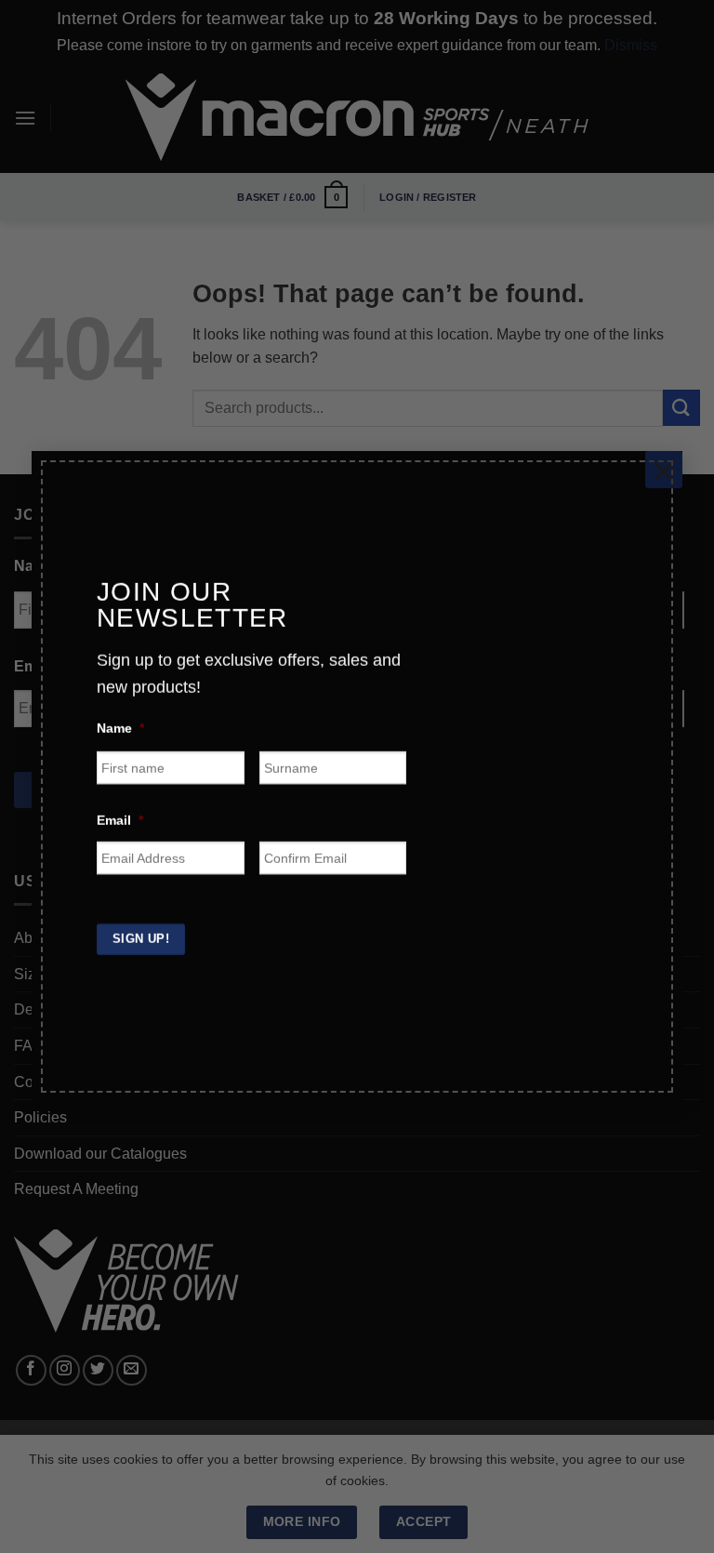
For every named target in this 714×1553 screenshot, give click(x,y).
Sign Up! (140, 935)
